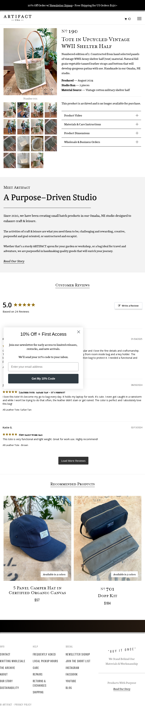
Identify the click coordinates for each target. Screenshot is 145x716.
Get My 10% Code (43, 378)
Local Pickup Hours (45, 661)
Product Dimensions (77, 133)
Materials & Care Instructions (82, 124)
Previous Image (45, 89)
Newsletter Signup (61, 5)
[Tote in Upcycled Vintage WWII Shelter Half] (37, 110)
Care (36, 667)
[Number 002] (51, 143)
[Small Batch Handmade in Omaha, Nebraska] (23, 110)
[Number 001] (37, 126)
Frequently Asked (44, 654)
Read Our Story (14, 261)
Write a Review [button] (130, 305)
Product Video (73, 115)
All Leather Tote (11, 445)
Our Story (6, 681)
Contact (5, 654)
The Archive (7, 667)
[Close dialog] (79, 332)
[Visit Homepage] (17, 17)
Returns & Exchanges (40, 683)
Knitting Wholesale (12, 661)
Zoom (9, 89)
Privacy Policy (23, 704)
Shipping (38, 692)
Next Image (51, 89)
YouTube (71, 681)
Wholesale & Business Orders (82, 142)
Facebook (72, 674)
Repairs (38, 674)
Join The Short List (78, 661)
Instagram (72, 667)
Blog (69, 687)
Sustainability (9, 687)
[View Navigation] (139, 17)
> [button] (73, 461)
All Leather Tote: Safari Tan (17, 409)
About (4, 674)
